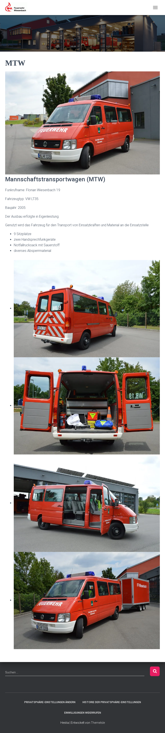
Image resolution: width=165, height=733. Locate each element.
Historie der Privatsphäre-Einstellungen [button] (111, 702)
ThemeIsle (98, 722)
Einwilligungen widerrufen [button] (82, 712)
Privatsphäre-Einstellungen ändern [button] (49, 702)
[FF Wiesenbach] (18, 7)
